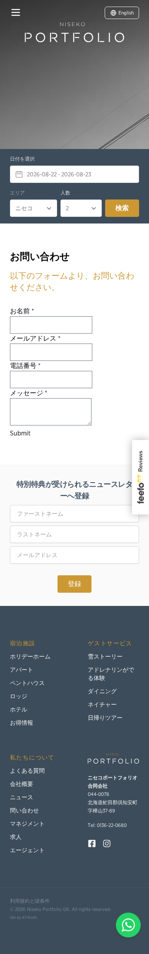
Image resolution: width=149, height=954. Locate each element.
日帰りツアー (105, 717)
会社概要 (21, 784)
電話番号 (25, 366)
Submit (20, 433)
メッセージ (28, 393)
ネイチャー (102, 704)
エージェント (27, 850)
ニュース (21, 797)
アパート (21, 669)
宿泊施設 (23, 643)
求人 (16, 837)
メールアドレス (35, 338)
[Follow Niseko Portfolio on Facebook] (92, 843)
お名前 (22, 311)
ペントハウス (27, 683)
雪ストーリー (105, 656)
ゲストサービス (110, 643)
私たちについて (32, 757)
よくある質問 (27, 770)
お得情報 (21, 722)
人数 (65, 193)
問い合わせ (24, 810)
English (126, 13)
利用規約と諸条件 (30, 901)
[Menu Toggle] (16, 12)
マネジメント (27, 823)
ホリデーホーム (30, 656)
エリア (17, 193)
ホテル (18, 709)
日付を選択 (22, 159)
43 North (29, 917)
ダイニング (102, 691)
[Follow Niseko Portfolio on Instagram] (107, 843)
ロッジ (18, 696)
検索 (122, 208)
